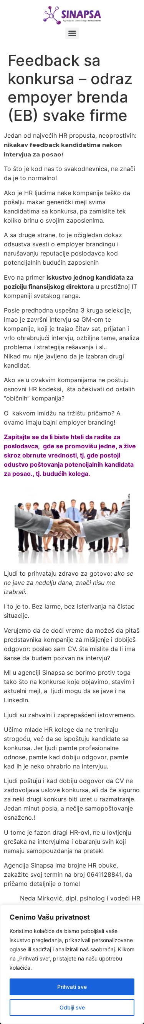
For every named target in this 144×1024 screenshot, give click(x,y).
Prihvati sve (72, 986)
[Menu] (72, 33)
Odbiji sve (72, 1007)
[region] (72, 964)
